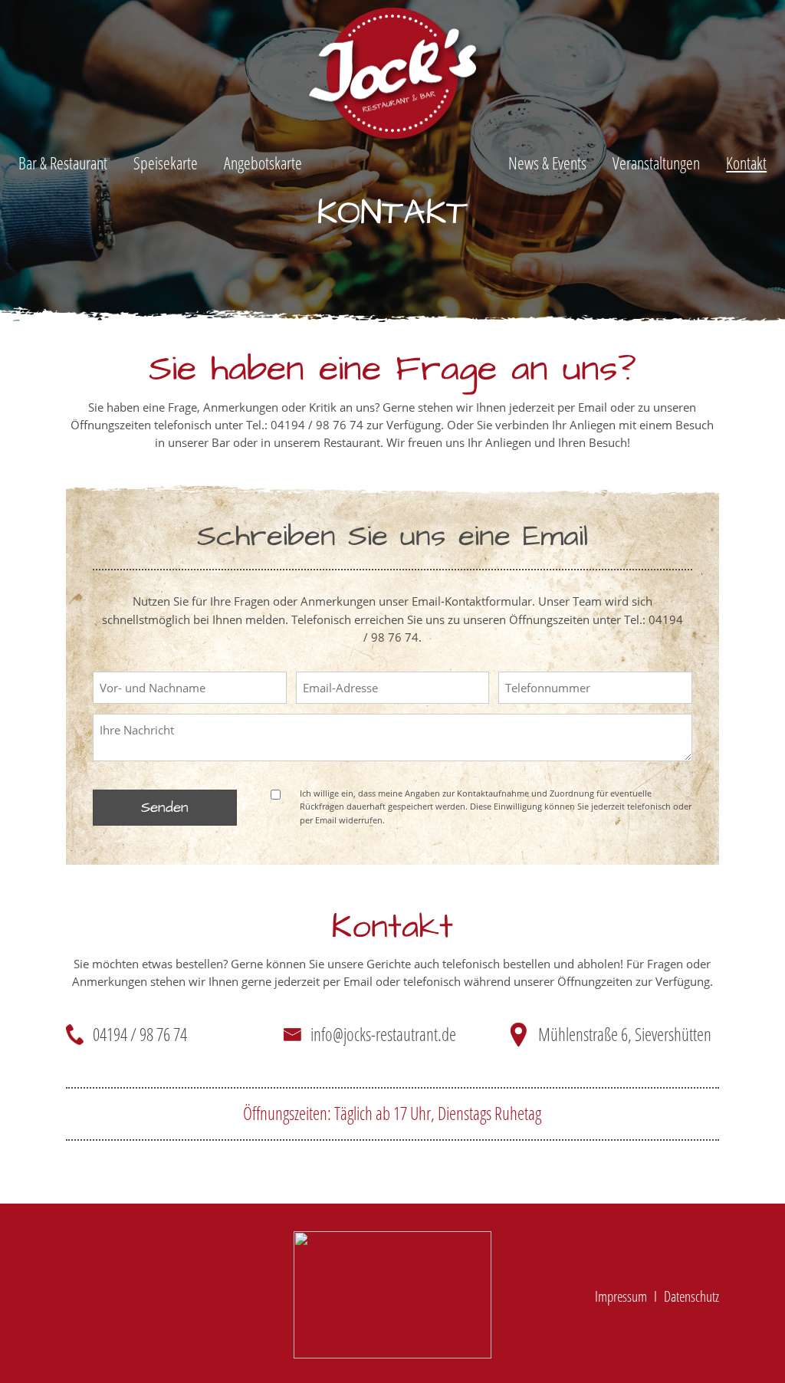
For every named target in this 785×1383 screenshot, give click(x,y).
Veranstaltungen (656, 163)
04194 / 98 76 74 (140, 1034)
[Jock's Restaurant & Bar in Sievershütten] (392, 77)
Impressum (621, 1296)
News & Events (547, 163)
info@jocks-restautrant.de (383, 1034)
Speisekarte (165, 163)
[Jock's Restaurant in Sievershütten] (392, 1294)
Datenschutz (691, 1296)
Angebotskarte (263, 163)
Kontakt (746, 163)
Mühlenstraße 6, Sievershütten (624, 1034)
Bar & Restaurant (62, 163)
